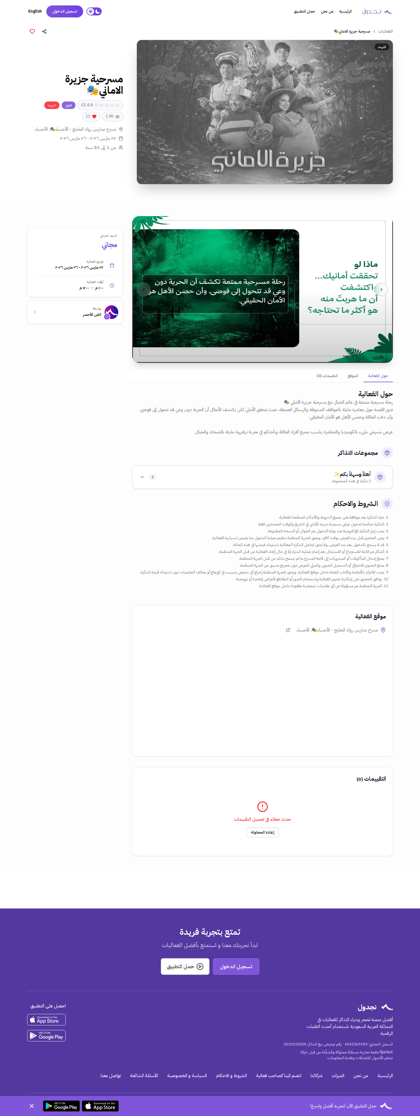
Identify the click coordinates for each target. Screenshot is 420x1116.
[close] (31, 1106)
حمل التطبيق (304, 11)
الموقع (352, 376)
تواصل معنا (111, 1075)
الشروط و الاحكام (231, 1075)
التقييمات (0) (327, 376)
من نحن (327, 11)
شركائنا (317, 1075)
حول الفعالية (378, 376)
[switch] (94, 11)
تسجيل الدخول (64, 11)
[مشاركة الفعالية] (44, 31)
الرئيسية (345, 11)
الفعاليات (385, 31)
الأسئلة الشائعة (144, 1075)
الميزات (338, 1075)
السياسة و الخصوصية (187, 1075)
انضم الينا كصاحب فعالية (278, 1075)
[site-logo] (377, 11)
